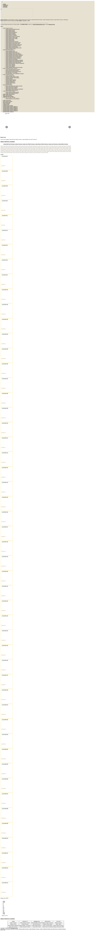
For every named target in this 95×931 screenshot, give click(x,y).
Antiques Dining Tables (47, 924)
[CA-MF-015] (5, 274)
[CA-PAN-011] (5, 853)
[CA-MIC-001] (5, 289)
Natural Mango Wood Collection (12, 90)
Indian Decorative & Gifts (10, 48)
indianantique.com (14, 928)
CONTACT (5, 6)
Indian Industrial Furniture (25, 926)
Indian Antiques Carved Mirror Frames (13, 45)
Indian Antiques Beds (10, 39)
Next (4, 912)
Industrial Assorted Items (10, 82)
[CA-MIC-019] (5, 556)
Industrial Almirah (9, 78)
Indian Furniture (13, 922)
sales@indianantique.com (38, 24)
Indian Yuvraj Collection (10, 66)
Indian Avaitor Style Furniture (9, 94)
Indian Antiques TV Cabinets (11, 35)
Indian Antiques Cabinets (10, 33)
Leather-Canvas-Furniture (8, 105)
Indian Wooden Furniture (37, 922)
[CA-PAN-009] (5, 823)
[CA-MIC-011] (5, 437)
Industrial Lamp (6, 104)
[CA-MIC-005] (5, 348)
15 (3, 911)
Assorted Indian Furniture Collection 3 (10, 108)
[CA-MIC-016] (5, 512)
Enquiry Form (52, 24)
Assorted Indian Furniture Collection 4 (10, 109)
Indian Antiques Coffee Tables (11, 37)
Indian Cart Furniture (13, 926)
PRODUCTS (5, 5)
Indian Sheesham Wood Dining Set (12, 52)
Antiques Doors (13, 924)
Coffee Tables (58, 924)
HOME (4, 4)
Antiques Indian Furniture (47, 922)
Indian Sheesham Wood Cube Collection (13, 53)
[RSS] (2, 154)
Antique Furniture (58, 922)
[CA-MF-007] (5, 156)
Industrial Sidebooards (10, 81)
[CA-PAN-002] (5, 719)
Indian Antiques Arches (10, 30)
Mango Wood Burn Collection (11, 88)
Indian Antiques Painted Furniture (12, 92)
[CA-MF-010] (5, 200)
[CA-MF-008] (5, 171)
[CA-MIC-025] (5, 645)
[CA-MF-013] (5, 245)
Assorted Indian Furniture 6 (8, 111)
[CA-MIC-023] (5, 615)
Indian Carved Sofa (7, 100)
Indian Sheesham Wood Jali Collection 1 (13, 57)
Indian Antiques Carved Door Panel (13, 43)
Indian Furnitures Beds (47, 925)
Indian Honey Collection (10, 64)
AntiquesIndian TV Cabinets (25, 925)
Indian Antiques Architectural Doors (13, 29)
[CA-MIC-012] (5, 452)
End (4, 913)
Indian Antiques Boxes (10, 40)
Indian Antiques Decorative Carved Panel (14, 44)
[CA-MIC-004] (5, 334)
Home (7, 139)
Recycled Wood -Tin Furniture (11, 72)
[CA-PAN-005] (5, 764)
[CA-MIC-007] (5, 378)
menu (2, 26)
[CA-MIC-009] (5, 408)
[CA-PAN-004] (5, 749)
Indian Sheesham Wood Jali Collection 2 (13, 58)
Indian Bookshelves (37, 924)
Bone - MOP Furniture (7, 95)
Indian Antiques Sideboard (11, 34)
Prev (4, 902)
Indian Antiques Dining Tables (11, 38)
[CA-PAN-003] (5, 734)
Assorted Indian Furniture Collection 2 (10, 107)
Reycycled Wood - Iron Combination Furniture (15, 73)
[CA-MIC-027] (5, 675)
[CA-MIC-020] (5, 571)
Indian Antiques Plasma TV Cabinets (13, 36)
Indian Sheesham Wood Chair (11, 51)
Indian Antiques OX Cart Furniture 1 (13, 98)
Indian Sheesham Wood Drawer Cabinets (14, 56)
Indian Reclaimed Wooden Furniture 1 (13, 69)
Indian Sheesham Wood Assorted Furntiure (14, 67)
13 (3, 909)
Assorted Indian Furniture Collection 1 (10, 106)
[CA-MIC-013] (5, 467)
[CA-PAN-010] (5, 838)
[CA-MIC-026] (5, 660)
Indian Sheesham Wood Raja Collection (13, 62)
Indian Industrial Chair (10, 75)
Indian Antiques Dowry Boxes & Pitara (13, 42)
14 (3, 910)
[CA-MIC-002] (5, 304)
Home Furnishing (6, 103)
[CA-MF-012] (5, 230)
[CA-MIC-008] (5, 393)
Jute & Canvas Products (7, 101)
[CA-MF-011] (5, 215)
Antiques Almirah (25, 924)
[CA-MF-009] (5, 185)
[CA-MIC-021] (5, 586)
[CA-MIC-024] (5, 630)
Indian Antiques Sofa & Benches (12, 41)
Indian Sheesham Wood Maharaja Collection (14, 60)
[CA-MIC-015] (5, 497)
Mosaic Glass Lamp (6, 102)
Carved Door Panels (37, 926)
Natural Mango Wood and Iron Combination (14, 89)
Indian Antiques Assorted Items (12, 46)
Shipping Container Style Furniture (12, 77)
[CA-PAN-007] (5, 793)
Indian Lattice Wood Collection (12, 59)
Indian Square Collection (10, 65)
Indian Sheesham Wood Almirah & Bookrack (14, 55)
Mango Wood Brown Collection (12, 86)
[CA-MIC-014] (5, 482)
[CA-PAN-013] (5, 882)
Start (4, 901)
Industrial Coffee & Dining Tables (12, 76)
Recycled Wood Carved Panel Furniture (13, 71)
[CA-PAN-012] (5, 867)
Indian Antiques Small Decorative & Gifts (13, 47)
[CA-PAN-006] (5, 778)
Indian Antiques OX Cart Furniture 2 (13, 99)
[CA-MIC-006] (5, 363)
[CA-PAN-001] (5, 704)
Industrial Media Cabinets (11, 80)
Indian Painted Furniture (58, 925)
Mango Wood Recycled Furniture (12, 70)
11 (3, 907)
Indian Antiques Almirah (10, 31)
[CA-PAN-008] (5, 808)
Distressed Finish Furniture (8, 96)
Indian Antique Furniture (25, 922)
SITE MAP (5, 7)
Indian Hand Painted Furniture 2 (12, 93)
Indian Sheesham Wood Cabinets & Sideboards (15, 63)
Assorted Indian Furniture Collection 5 (10, 110)
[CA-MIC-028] (5, 689)
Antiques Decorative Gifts (58, 926)
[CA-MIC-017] (5, 526)
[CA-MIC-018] (5, 541)
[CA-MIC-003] (5, 319)
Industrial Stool (9, 83)
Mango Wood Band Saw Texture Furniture (14, 85)
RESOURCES (47, 921)
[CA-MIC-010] (5, 423)
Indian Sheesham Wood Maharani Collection (14, 61)
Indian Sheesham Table (10, 50)
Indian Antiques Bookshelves (11, 32)
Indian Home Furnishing (47, 926)
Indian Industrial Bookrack (11, 79)
